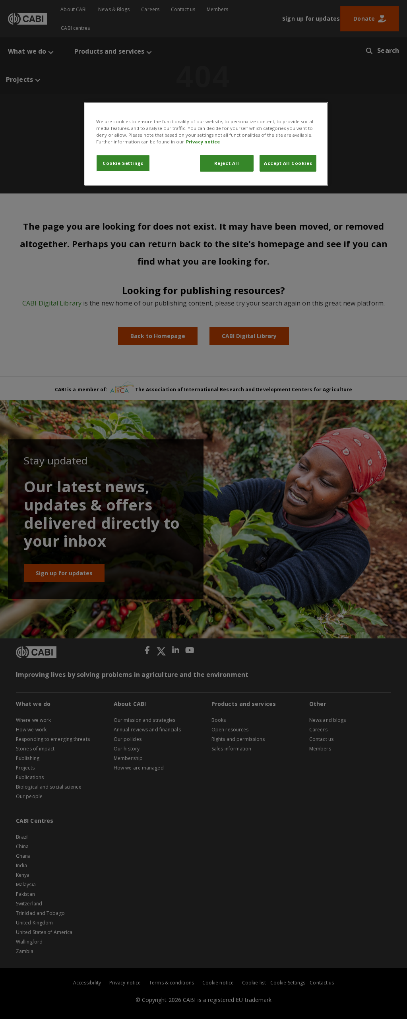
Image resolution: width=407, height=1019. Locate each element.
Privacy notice (203, 142)
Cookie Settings (123, 163)
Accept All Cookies (288, 163)
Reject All (226, 163)
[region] (206, 144)
